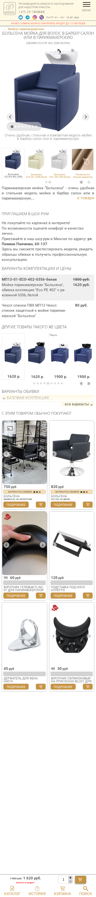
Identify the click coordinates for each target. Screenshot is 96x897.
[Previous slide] (81, 182)
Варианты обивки (20, 491)
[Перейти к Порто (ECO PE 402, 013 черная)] (83, 360)
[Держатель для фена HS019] (24, 634)
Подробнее (16, 505)
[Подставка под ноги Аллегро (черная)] (71, 543)
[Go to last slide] (10, 117)
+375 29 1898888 (31, 12)
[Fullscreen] (41, 479)
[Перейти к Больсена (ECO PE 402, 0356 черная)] (36, 360)
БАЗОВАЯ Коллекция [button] (28, 398)
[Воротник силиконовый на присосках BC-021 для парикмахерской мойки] (71, 634)
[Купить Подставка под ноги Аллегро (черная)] (88, 595)
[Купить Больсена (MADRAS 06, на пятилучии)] (41, 504)
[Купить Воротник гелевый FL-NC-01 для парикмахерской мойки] (41, 595)
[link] (36, 163)
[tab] (46, 182)
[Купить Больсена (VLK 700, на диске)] (88, 504)
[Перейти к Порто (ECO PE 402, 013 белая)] (60, 360)
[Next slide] (89, 182)
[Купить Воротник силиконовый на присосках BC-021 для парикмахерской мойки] (88, 687)
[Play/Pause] (7, 479)
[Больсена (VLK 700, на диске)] (71, 452)
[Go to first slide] (43, 454)
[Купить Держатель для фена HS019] (41, 687)
